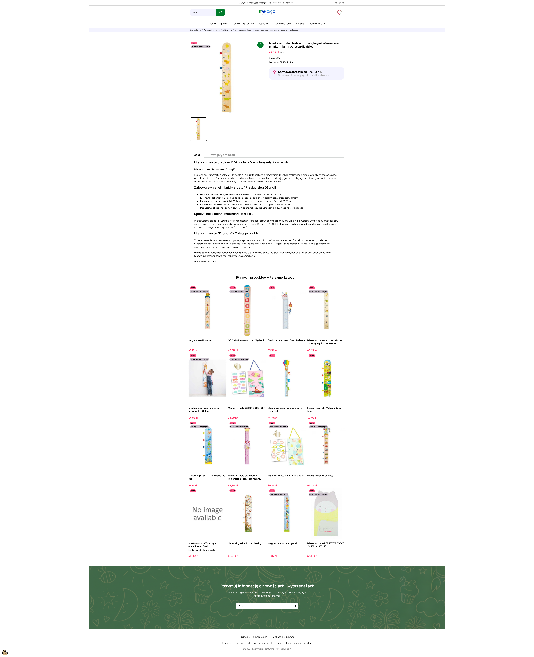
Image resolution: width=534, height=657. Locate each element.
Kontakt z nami (293, 642)
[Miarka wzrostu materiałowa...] (222, 364)
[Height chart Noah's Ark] (222, 296)
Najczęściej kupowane (283, 636)
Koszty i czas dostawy (232, 642)
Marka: (272, 58)
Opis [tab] (197, 155)
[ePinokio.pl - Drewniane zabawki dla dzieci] (267, 12)
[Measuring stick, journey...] (301, 364)
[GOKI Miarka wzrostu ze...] (262, 296)
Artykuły (308, 642)
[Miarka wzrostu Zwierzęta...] (222, 499)
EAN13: (272, 61)
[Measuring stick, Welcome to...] (341, 364)
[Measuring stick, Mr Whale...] (222, 432)
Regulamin (276, 642)
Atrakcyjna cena (316, 23)
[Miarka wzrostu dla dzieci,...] (341, 296)
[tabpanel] (227, 77)
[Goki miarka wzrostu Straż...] (301, 296)
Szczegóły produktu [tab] (222, 155)
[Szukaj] (220, 12)
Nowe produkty (260, 636)
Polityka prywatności (257, 642)
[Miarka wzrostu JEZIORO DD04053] (262, 364)
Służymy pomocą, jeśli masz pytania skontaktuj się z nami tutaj (267, 2)
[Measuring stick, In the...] (262, 499)
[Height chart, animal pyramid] (301, 499)
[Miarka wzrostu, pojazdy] (341, 432)
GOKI (279, 58)
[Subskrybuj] (295, 606)
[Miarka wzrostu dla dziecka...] (262, 432)
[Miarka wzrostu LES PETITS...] (341, 499)
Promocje (245, 636)
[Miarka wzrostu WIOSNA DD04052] (301, 432)
